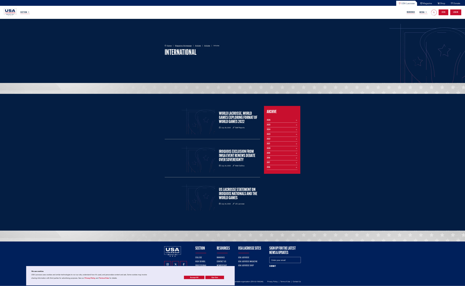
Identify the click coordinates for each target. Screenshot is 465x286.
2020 (268, 148)
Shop (442, 3)
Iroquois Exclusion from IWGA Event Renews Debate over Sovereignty (237, 156)
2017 (268, 163)
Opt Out (214, 277)
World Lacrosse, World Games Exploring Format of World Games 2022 (238, 117)
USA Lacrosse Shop (246, 266)
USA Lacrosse (408, 3)
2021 (268, 144)
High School (200, 262)
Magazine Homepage (183, 46)
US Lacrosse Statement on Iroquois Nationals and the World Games (238, 194)
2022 (268, 139)
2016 (268, 167)
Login (455, 12)
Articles (198, 46)
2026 (268, 120)
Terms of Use (285, 281)
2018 (268, 158)
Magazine (427, 3)
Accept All (194, 277)
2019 (268, 153)
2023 (268, 134)
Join (443, 12)
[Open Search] (434, 12)
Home (169, 46)
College (198, 258)
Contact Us (221, 262)
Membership (222, 266)
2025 (268, 125)
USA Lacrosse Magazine (248, 262)
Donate (456, 3)
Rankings (411, 12)
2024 (268, 130)
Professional (201, 266)
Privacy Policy (272, 281)
